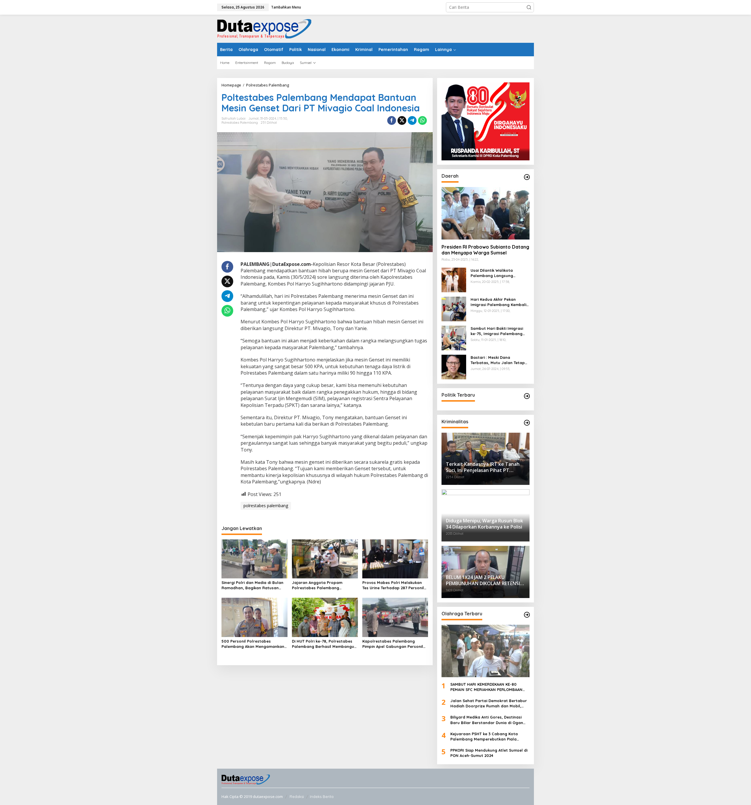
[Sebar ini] (391, 120)
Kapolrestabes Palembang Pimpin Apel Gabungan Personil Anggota (392, 644)
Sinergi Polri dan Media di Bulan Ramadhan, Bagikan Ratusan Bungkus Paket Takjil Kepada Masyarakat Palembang (252, 585)
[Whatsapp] (422, 120)
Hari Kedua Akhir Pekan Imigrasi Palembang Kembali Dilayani (498, 302)
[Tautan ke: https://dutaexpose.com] (526, 177)
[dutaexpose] (264, 28)
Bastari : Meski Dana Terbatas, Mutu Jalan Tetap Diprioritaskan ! (498, 360)
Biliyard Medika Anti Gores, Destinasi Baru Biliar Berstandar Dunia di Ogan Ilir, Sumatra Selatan (486, 720)
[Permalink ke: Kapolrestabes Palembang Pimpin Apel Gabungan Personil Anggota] (395, 617)
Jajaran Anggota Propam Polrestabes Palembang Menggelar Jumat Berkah (317, 585)
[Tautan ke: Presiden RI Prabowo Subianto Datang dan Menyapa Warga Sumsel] (486, 213)
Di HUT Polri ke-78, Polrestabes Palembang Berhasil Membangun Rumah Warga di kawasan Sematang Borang (324, 644)
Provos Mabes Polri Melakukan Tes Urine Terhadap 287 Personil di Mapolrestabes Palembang (393, 585)
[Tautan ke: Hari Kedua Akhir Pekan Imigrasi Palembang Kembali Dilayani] (454, 308)
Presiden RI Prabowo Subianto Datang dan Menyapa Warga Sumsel (485, 250)
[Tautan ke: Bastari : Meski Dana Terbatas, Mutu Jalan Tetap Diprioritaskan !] (454, 366)
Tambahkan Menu (286, 7)
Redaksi (297, 796)
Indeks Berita (322, 796)
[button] (529, 7)
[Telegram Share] (412, 120)
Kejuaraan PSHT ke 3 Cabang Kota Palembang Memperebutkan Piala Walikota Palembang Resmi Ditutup (484, 736)
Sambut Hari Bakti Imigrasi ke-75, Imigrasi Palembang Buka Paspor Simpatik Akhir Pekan (497, 331)
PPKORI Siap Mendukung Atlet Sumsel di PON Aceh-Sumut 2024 (488, 753)
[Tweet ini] (402, 120)
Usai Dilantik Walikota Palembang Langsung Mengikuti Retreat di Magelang (492, 273)
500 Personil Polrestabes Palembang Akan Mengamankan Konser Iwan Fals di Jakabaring (252, 644)
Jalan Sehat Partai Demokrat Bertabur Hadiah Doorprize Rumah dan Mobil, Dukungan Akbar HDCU (488, 703)
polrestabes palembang (265, 505)
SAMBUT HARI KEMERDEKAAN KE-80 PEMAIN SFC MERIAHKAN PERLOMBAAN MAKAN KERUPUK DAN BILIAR (486, 687)
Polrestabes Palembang (239, 122)
